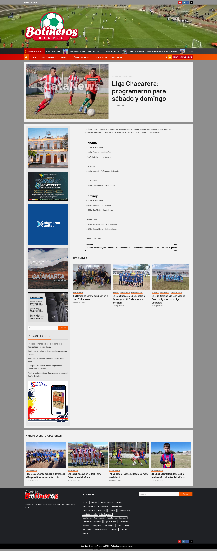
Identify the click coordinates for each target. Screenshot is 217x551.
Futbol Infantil (103, 506)
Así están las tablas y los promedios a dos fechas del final (107, 248)
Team (127, 526)
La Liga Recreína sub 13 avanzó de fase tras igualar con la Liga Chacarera (168, 299)
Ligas (63, 57)
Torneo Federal (47, 57)
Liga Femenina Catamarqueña (94, 518)
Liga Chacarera (117, 77)
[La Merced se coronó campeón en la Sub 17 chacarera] (92, 277)
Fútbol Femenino (80, 57)
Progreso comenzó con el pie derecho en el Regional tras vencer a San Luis (166, 51)
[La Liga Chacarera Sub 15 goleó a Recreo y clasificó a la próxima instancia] (131, 277)
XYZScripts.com (120, 550)
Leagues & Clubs (125, 510)
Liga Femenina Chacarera (117, 518)
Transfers (113, 529)
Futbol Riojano (117, 506)
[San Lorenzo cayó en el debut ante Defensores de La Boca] (88, 455)
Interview (112, 510)
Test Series (87, 529)
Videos (85, 533)
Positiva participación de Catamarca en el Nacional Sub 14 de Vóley (105, 51)
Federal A (94, 502)
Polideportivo (101, 57)
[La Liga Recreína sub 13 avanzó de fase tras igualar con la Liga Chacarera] (170, 277)
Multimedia (117, 57)
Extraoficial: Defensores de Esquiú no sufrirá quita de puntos (155, 248)
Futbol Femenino (89, 506)
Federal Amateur (31, 470)
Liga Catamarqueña (157, 470)
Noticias (125, 77)
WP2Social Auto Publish (99, 550)
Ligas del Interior (137, 292)
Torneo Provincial (100, 529)
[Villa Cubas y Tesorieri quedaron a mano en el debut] (129, 455)
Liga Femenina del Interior (92, 522)
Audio (85, 502)
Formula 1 (120, 502)
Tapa (34, 57)
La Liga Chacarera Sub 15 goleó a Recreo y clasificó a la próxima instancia (129, 299)
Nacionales (124, 522)
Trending (124, 529)
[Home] (26, 57)
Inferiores (116, 292)
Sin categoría (109, 526)
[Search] (166, 57)
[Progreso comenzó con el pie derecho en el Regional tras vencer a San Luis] (46, 455)
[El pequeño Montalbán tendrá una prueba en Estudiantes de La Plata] (171, 455)
